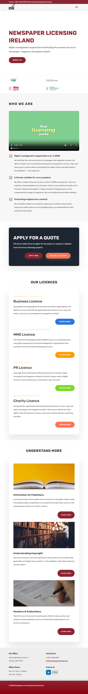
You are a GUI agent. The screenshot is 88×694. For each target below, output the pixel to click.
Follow (55, 672)
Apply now (33, 256)
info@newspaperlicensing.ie (57, 661)
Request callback (58, 256)
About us (17, 60)
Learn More (66, 515)
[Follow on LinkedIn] (48, 672)
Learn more (65, 322)
